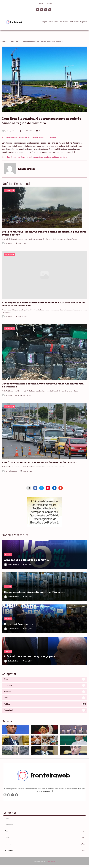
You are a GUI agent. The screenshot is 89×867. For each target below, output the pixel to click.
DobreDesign (50, 861)
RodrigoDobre (11, 131)
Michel (10, 243)
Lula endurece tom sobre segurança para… (30, 656)
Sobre (41, 3)
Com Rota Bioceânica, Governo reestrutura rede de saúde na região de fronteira (34, 157)
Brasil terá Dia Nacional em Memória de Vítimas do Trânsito (39, 462)
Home (4, 42)
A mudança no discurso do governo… (26, 559)
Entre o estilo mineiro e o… (20, 624)
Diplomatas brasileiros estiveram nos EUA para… (34, 592)
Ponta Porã (14, 42)
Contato (49, 3)
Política (8, 554)
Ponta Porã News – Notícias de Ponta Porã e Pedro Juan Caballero (29, 137)
